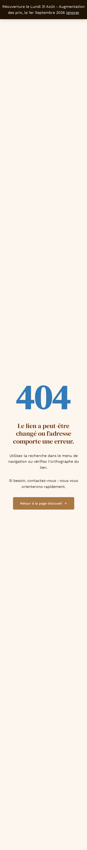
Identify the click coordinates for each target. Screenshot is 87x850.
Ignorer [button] (72, 12)
